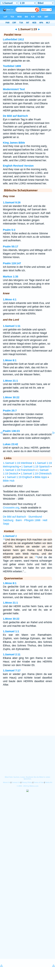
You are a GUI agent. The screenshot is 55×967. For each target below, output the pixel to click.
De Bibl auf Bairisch (15, 115)
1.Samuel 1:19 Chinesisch (36, 473)
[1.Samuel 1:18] (3, 439)
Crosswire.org (11, 507)
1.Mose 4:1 (9, 299)
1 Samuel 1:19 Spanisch (35, 466)
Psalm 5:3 (9, 229)
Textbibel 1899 (12, 66)
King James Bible (14, 142)
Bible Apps (41, 477)
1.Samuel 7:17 (12, 670)
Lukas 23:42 (10, 444)
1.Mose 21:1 (10, 380)
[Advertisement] (27, 717)
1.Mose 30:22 (11, 397)
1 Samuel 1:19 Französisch (19, 469)
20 (36, 557)
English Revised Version (18, 165)
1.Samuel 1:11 (11, 325)
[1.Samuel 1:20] (51, 439)
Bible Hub (8, 480)
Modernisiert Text (14, 89)
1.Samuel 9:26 (12, 202)
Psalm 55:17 (10, 246)
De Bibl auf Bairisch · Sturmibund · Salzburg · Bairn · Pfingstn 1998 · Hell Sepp (25, 520)
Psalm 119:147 (12, 263)
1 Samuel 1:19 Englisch (18, 477)
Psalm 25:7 (10, 410)
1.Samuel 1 (10, 536)
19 (4, 539)
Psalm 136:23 (11, 430)
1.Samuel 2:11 (11, 654)
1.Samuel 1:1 (11, 631)
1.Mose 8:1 (9, 360)
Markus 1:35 (10, 276)
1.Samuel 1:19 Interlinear (17, 462)
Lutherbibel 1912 (13, 39)
